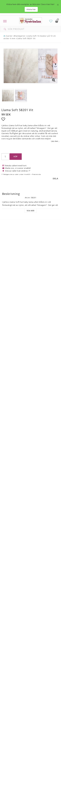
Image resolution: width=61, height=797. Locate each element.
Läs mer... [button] (55, 141)
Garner (9, 36)
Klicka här (31, 9)
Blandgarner (20, 36)
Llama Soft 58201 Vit (26, 38)
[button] (50, 21)
